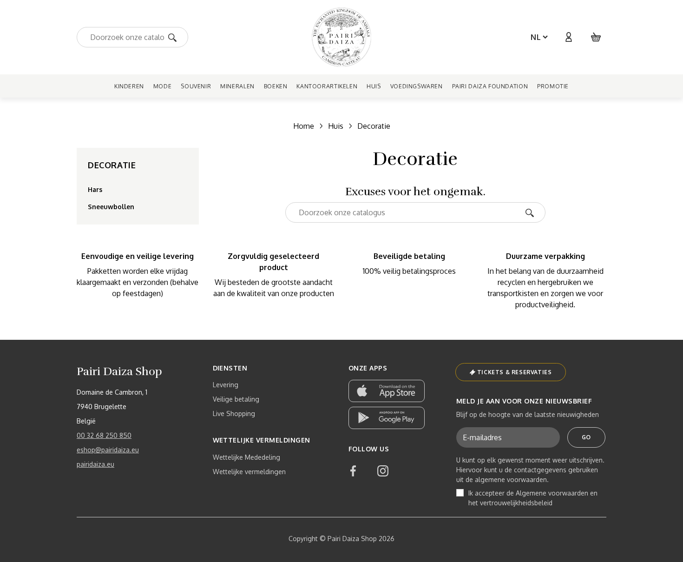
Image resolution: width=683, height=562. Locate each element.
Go (586, 437)
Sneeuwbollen (111, 207)
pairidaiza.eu (95, 464)
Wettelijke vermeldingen (249, 472)
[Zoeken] (175, 37)
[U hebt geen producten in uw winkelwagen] (596, 37)
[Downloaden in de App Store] (386, 391)
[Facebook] (353, 471)
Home (303, 126)
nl (536, 37)
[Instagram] (383, 471)
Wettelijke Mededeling (246, 457)
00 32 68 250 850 (104, 435)
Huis (335, 126)
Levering (225, 385)
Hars (95, 189)
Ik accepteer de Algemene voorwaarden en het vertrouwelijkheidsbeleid (533, 498)
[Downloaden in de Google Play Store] (386, 418)
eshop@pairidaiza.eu (108, 450)
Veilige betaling (236, 399)
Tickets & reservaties (514, 372)
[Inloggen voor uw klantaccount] (568, 37)
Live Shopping (234, 413)
